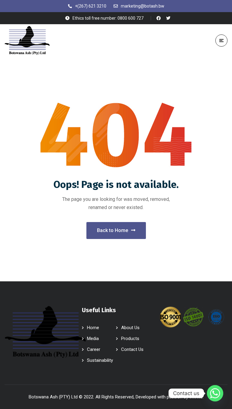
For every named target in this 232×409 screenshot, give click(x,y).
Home (93, 327)
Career (93, 349)
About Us (130, 327)
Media (93, 338)
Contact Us (132, 349)
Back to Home (112, 230)
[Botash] (27, 40)
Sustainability (100, 360)
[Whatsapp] (215, 393)
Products (130, 338)
